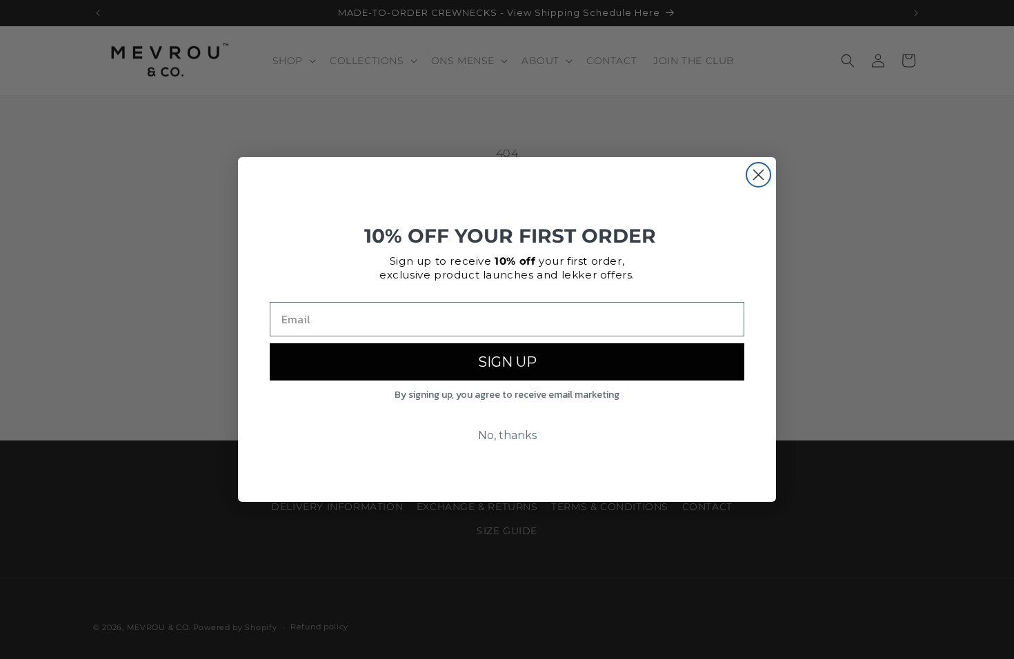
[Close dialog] (758, 175)
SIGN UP (507, 362)
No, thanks (507, 435)
